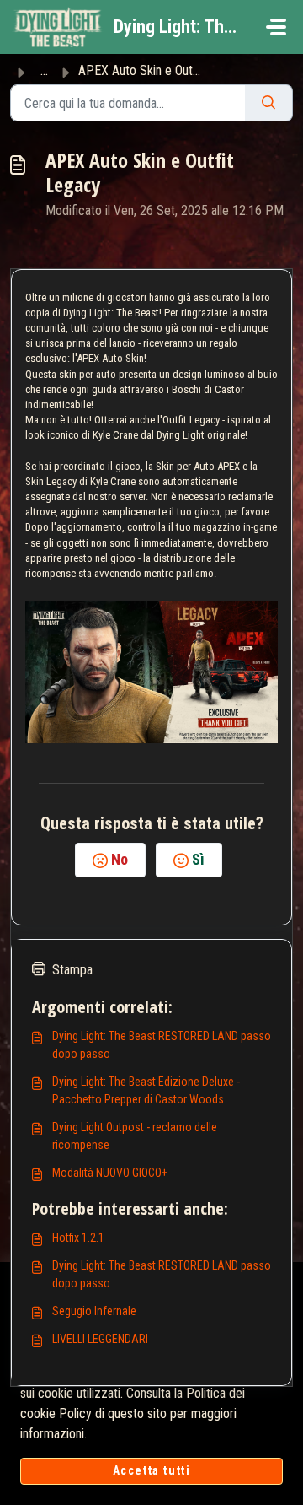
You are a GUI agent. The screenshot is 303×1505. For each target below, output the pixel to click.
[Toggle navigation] (276, 27)
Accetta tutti (152, 1470)
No (119, 859)
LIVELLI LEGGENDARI (100, 1339)
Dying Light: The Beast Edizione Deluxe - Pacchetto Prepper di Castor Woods (146, 1090)
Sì (198, 859)
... (44, 70)
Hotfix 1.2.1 (78, 1237)
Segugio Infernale (94, 1311)
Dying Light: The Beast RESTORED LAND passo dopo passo (161, 1044)
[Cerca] (269, 102)
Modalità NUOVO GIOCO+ (109, 1172)
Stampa (72, 970)
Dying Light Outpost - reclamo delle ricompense (134, 1136)
